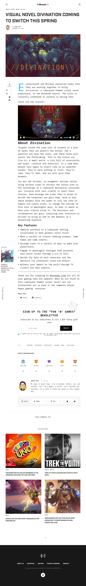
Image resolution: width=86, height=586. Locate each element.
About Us (20, 563)
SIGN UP (66, 328)
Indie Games (10, 9)
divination (38, 345)
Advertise (30, 563)
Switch (22, 9)
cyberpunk (29, 345)
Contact (66, 563)
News (17, 9)
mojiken (56, 345)
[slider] (37, 137)
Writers (41, 563)
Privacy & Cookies (53, 563)
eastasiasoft (48, 345)
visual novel (70, 345)
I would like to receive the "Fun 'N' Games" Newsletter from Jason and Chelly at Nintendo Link (50, 334)
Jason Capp (17, 26)
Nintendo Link (58, 275)
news (62, 345)
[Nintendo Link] (43, 4)
